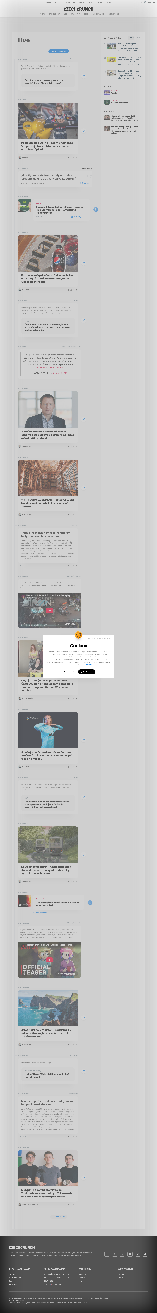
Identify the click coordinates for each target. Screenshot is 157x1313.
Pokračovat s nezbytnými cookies (99, 638)
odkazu (89, 665)
